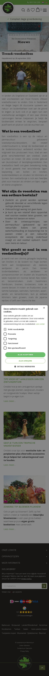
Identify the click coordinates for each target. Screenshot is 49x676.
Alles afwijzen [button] (25, 361)
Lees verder (40, 324)
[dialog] (24, 338)
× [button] (44, 308)
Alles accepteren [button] (25, 355)
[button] (24, 366)
